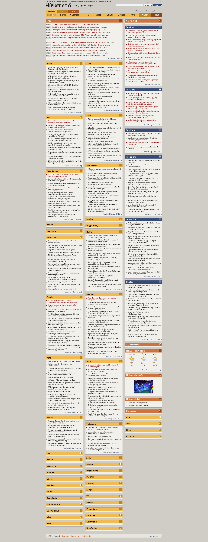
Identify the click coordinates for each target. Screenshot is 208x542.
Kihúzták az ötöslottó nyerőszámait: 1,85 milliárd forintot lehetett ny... (142, 206)
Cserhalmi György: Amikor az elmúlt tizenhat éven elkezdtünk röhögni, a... (103, 197)
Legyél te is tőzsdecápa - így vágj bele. (62, 250)
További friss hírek (113, 59)
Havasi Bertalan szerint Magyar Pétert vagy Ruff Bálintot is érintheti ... (103, 201)
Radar (146, 405)
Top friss (130, 27)
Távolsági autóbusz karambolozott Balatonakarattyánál (100, 97)
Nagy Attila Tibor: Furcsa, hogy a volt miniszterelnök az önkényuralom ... (141, 268)
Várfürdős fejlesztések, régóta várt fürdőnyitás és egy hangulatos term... (104, 325)
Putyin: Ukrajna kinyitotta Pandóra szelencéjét (104, 67)
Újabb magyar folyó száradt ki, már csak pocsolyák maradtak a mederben (62, 144)
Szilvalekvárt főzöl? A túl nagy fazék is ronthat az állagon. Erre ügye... (64, 324)
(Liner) (105, 29)
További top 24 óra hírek (151, 277)
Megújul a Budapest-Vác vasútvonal (60, 377)
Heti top (129, 282)
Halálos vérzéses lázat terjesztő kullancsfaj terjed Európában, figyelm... (103, 444)
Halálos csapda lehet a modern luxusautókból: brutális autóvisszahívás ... (78, 48)
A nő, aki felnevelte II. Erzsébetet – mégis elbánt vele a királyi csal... (63, 431)
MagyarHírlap (53, 511)
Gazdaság (74, 15)
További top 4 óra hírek (152, 152)
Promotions (91, 509)
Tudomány (91, 424)
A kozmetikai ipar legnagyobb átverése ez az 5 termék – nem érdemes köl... (144, 259)
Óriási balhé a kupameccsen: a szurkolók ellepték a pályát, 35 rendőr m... (102, 406)
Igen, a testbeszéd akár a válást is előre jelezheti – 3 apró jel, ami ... (76, 50)
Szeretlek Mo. (92, 166)
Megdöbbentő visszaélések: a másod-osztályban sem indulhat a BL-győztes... (62, 108)
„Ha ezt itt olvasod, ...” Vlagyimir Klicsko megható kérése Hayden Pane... (102, 263)
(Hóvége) (106, 53)
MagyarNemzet (53, 504)
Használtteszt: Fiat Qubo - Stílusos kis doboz (64, 361)
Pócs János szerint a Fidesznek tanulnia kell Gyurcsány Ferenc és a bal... (103, 80)
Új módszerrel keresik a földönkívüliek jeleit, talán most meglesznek (63, 86)
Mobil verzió (86, 536)
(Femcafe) (104, 27)
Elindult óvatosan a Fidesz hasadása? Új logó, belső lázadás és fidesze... (144, 134)
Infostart (90, 483)
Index (49, 64)
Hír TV (49, 492)
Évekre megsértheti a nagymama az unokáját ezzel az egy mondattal (143, 210)
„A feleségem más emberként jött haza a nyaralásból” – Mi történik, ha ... (142, 322)
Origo (49, 479)
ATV (49, 117)
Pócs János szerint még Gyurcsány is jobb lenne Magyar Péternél (63, 135)
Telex (49, 453)
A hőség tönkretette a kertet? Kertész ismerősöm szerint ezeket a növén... (61, 193)
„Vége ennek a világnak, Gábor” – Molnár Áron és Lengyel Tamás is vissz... (144, 304)
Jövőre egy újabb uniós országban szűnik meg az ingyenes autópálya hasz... (64, 369)
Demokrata (52, 498)
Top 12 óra (131, 157)
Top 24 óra (131, 219)
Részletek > (102, 1)
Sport (98, 15)
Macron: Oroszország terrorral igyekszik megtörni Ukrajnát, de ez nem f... (102, 138)
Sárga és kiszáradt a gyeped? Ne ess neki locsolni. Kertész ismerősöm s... (63, 175)
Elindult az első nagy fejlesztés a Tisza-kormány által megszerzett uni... (62, 256)
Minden (144, 15)
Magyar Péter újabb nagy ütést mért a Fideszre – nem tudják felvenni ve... (144, 317)
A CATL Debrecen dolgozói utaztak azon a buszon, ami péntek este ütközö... (63, 139)
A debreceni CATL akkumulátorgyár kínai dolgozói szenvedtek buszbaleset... (102, 133)
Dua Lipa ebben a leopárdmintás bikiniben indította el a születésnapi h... (102, 303)
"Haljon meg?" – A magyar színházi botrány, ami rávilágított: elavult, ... (63, 274)
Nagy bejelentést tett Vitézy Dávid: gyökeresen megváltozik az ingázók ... (64, 157)
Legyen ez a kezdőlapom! (153, 2)
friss (74, 292)
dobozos (68, 292)
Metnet (144, 403)
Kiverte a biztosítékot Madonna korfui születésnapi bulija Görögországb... (141, 103)
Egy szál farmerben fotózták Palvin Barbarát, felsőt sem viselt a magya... (103, 343)
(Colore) (102, 50)
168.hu (89, 490)
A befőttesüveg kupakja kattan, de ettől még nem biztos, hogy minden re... (143, 139)
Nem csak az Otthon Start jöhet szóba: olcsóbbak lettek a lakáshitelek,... (77, 38)
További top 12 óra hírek (151, 214)
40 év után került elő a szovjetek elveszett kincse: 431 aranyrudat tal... (142, 335)
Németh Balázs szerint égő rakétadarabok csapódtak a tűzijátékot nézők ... (102, 192)
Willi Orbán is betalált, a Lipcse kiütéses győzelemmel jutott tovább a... (62, 77)
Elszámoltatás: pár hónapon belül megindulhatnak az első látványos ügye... (62, 278)
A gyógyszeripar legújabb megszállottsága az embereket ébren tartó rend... (143, 112)
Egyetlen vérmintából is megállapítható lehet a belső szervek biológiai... (77, 56)
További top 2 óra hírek (152, 125)
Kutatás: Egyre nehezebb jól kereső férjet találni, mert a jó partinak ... (102, 174)
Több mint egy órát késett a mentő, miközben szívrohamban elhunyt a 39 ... (143, 295)
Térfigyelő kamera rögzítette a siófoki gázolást (104, 148)
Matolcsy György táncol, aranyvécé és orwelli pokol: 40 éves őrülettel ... (64, 422)
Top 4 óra (130, 130)
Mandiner (51, 485)
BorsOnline (91, 528)
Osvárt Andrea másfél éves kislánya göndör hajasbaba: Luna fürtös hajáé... (103, 281)
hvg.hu (89, 219)
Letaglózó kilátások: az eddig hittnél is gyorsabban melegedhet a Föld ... (141, 116)
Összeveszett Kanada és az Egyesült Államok (64, 252)
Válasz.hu (130, 437)
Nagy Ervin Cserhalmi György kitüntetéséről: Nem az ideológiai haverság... (143, 188)
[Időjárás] (143, 393)
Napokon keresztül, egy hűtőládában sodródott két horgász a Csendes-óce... (64, 72)
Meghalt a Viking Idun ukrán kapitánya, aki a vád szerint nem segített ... (63, 81)
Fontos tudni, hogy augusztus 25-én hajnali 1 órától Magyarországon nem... (143, 291)
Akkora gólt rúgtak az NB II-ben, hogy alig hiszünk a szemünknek (142, 98)
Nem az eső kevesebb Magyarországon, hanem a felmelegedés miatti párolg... (64, 265)
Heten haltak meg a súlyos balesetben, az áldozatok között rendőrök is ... (142, 201)
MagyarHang (92, 226)
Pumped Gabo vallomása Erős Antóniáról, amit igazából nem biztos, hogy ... (104, 272)
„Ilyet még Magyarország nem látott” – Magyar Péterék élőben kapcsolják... (144, 170)
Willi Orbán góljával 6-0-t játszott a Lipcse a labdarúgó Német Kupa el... (103, 379)
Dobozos (51, 12)
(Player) (96, 24)
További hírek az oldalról (72, 112)
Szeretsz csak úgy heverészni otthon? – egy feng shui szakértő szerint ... (103, 321)
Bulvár (110, 15)
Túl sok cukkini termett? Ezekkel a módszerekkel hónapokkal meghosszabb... (79, 42)
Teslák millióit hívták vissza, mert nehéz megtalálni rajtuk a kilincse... (62, 395)
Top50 (156, 15)
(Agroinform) (110, 42)
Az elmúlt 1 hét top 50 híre (151, 339)
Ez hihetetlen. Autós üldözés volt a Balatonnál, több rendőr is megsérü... (64, 180)
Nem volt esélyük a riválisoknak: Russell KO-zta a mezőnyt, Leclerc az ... (64, 404)
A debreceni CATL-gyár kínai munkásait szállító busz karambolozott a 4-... (104, 179)
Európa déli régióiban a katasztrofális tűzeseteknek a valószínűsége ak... (101, 433)
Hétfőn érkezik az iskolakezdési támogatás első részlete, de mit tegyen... (65, 246)
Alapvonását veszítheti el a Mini (59, 391)
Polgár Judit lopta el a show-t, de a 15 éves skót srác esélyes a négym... (103, 415)
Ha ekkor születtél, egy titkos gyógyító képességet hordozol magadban (61, 333)
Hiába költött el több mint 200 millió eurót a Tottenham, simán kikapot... (63, 68)
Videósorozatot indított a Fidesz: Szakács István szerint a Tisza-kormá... (102, 205)
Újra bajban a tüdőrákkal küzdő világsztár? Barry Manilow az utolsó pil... (102, 241)
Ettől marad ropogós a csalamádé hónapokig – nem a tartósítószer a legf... (64, 319)
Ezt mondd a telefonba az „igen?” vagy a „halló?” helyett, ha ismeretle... (142, 241)
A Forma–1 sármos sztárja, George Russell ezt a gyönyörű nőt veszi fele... (104, 254)
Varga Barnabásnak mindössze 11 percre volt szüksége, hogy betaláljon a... (103, 384)
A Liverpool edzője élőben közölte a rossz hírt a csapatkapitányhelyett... (144, 264)
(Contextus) (105, 35)
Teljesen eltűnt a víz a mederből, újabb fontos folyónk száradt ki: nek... (143, 246)
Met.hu (138, 403)
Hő (141, 405)
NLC (49, 517)
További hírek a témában (72, 448)
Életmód (121, 15)
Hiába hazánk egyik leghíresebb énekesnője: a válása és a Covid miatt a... (144, 237)
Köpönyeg (131, 403)
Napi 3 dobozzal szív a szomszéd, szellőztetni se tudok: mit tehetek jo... (77, 53)
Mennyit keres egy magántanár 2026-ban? (62, 282)
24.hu (88, 64)
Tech (86, 15)
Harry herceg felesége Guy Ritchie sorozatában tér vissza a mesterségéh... (64, 444)
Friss (62, 11)
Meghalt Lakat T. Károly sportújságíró (101, 141)
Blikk (49, 524)
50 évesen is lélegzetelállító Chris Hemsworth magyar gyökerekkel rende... (104, 245)
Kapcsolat (65, 536)
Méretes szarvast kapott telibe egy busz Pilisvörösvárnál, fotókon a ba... (62, 408)
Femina (89, 503)
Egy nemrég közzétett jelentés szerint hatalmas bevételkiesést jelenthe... (104, 440)
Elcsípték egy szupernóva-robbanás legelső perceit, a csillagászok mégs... (143, 107)
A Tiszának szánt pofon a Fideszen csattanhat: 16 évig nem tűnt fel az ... (144, 228)
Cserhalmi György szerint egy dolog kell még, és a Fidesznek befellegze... (64, 435)
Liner (128, 430)
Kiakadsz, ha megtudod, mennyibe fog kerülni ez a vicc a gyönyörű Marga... (64, 440)
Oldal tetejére (153, 536)
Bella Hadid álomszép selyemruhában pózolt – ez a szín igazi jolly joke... (104, 308)
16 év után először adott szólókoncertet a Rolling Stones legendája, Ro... (102, 236)
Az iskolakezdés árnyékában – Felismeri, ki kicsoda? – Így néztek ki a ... (103, 258)
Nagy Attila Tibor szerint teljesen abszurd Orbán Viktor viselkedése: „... (77, 35)
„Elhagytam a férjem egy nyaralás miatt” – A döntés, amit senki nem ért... (143, 179)
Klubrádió (90, 515)
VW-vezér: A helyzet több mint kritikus (61, 380)
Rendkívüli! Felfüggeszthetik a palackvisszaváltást (138, 313)
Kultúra (50, 418)
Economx (51, 473)
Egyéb (63, 15)
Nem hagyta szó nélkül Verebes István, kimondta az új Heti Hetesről (62, 215)
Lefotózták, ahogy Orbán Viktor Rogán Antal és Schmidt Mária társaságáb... (144, 308)
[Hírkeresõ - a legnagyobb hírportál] (71, 5)
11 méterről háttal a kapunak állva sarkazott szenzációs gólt (73, 24)
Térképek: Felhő (133, 405)
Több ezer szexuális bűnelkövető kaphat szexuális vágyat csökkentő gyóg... (102, 120)
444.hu (50, 225)
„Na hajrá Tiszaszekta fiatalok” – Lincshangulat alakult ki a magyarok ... (144, 286)
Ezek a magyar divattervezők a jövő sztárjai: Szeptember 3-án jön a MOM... (103, 312)
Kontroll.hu (91, 522)
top (79, 292)
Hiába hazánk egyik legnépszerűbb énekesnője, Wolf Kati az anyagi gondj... (104, 285)
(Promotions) (107, 32)
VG (87, 496)
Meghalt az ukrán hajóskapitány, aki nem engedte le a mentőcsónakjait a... (142, 183)
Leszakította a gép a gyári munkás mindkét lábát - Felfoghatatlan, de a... (77, 45)
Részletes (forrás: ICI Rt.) (150, 370)
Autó (133, 15)
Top (73, 11)
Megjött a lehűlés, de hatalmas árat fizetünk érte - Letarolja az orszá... (143, 233)
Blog (128, 417)
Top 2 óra (130, 90)
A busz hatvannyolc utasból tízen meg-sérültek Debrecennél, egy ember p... (144, 273)
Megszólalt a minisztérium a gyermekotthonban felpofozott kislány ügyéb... (104, 188)
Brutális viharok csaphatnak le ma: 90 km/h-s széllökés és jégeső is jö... (64, 211)
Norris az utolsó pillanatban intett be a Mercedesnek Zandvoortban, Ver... (61, 374)
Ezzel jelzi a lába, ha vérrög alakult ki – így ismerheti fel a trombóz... (143, 192)
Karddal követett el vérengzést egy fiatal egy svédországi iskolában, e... (103, 84)
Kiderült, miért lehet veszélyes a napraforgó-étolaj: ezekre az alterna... (76, 27)
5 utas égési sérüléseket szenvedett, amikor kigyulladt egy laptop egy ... (77, 30)
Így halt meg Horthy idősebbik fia (99, 436)
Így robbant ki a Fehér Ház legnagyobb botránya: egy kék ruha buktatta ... (101, 330)
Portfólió (90, 477)
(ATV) (105, 37)
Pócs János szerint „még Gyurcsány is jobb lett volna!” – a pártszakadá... (144, 40)
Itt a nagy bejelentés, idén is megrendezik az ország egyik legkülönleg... (63, 184)
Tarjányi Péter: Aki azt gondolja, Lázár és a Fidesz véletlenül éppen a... (143, 331)
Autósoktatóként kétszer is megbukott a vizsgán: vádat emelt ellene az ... (142, 121)
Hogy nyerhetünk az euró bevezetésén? (62, 289)
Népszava (51, 231)
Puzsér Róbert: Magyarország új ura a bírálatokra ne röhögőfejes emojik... (101, 183)
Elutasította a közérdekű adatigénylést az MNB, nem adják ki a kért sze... (65, 162)
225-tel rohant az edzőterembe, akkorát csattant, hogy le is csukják (61, 388)
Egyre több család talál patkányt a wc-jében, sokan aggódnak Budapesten (103, 334)
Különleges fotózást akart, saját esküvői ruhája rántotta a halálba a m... (64, 104)
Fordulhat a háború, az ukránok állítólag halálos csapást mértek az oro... (64, 269)
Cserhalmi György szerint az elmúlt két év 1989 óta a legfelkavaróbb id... (104, 156)
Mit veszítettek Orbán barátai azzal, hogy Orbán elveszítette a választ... (62, 99)
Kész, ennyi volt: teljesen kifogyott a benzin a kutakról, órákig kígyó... (143, 174)
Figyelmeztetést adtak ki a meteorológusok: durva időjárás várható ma (143, 250)
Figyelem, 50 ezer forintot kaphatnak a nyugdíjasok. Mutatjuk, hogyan (61, 198)
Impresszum (75, 536)
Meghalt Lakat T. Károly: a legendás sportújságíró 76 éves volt (100, 276)
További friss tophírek (152, 85)
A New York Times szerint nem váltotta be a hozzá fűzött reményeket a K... (63, 95)
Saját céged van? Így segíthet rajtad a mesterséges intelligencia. (61, 260)
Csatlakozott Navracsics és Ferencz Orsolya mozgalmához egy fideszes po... (103, 88)
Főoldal (51, 15)
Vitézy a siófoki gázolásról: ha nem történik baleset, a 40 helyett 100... (103, 145)
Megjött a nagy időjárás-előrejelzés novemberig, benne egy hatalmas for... (64, 202)
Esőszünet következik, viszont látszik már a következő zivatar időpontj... (77, 32)
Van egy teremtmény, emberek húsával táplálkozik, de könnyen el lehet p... (61, 426)
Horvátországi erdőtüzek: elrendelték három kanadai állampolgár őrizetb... (103, 106)
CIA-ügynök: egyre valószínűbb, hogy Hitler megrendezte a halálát (143, 255)
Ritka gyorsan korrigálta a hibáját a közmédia (64, 345)
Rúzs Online (52, 171)
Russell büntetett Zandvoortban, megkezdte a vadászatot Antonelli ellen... (64, 399)
